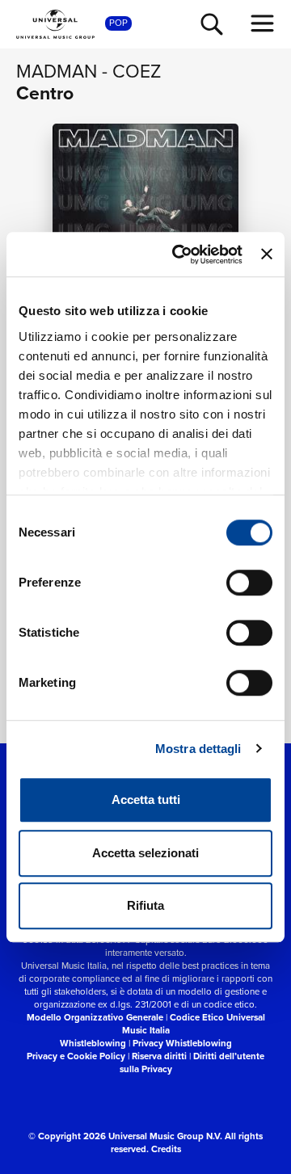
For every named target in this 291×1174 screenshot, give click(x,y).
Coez (136, 71)
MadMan (56, 71)
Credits (166, 1149)
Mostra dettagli (198, 748)
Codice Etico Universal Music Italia (193, 1024)
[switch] (249, 582)
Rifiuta (145, 905)
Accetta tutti (146, 799)
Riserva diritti (159, 1056)
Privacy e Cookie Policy (76, 1056)
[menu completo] (262, 23)
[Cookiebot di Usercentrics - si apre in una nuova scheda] (179, 254)
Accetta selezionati (145, 853)
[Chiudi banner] (266, 254)
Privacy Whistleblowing (182, 1043)
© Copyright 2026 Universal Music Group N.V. (125, 1136)
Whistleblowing (93, 1043)
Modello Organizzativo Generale (95, 1018)
